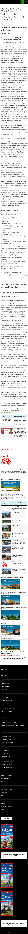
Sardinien (4, 689)
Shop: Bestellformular (6, 711)
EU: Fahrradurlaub (7, 767)
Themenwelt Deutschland (7, 731)
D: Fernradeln (5, 747)
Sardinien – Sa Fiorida (7, 719)
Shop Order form (5, 784)
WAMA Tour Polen (6, 680)
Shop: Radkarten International (8, 708)
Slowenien (4, 694)
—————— (3, 714)
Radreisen (3, 675)
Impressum (3, 809)
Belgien (4, 692)
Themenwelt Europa (6, 750)
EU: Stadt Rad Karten (7, 764)
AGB (2, 795)
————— (2, 770)
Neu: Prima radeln (5, 772)
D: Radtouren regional (7, 742)
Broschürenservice (5, 778)
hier (21, 563)
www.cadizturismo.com (7, 412)
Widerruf (3, 803)
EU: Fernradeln (6, 759)
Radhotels (3, 717)
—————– (3, 672)
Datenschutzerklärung (6, 806)
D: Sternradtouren (6, 739)
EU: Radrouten (5, 753)
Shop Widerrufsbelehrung (7, 800)
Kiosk (2, 781)
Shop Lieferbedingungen (7, 798)
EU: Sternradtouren (7, 761)
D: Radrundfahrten (7, 745)
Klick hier (16, 659)
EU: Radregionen (6, 756)
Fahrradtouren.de (6, 2)
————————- (4, 792)
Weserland (5, 697)
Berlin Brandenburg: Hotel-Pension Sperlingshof (14, 725)
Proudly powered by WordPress (7, 932)
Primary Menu (26, 2)
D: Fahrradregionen (7, 736)
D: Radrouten (5, 733)
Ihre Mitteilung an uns (6, 789)
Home (2, 812)
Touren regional (5, 686)
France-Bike (5, 678)
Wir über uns (4, 786)
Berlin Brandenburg (7, 700)
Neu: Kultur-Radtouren (6, 775)
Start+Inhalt (4, 669)
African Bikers (5, 683)
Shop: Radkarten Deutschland (8, 706)
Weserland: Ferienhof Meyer (9, 722)
